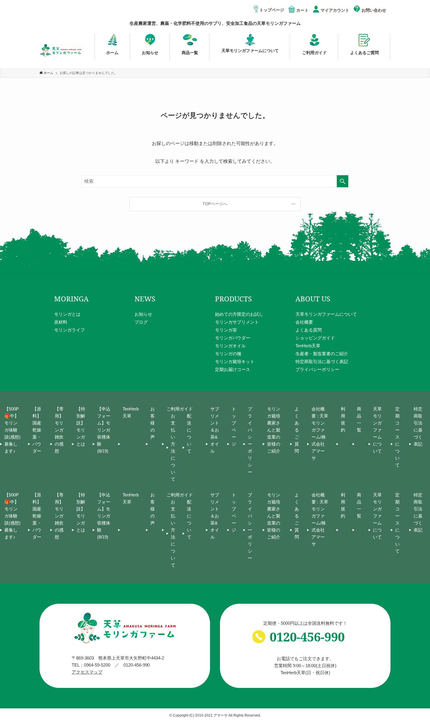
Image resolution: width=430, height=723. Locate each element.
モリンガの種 (228, 353)
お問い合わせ (374, 10)
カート (302, 10)
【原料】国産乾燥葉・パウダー (36, 429)
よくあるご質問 (297, 429)
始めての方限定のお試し (239, 314)
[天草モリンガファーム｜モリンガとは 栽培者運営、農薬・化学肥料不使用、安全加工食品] (61, 50)
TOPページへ (214, 203)
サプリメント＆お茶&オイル (214, 429)
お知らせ (143, 314)
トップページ (271, 10)
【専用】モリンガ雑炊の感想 (59, 429)
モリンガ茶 (226, 329)
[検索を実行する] (342, 181)
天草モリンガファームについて (326, 314)
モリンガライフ (69, 329)
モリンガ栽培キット (234, 361)
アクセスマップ (87, 671)
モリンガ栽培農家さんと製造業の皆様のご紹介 (273, 429)
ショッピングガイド (315, 337)
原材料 (60, 322)
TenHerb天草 (307, 345)
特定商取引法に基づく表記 (321, 361)
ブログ (141, 322)
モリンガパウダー (232, 337)
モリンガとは (67, 314)
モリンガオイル (230, 345)
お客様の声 (152, 422)
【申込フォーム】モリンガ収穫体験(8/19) (103, 429)
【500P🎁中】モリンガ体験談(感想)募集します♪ (12, 429)
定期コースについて (397, 436)
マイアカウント (335, 10)
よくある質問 (308, 329)
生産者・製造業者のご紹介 (321, 353)
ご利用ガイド (179, 408)
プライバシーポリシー (317, 369)
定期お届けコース (232, 369)
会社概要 (304, 322)
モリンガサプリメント (237, 322)
